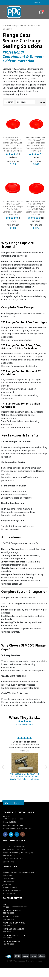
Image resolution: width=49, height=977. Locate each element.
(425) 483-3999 (8, 944)
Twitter (11, 834)
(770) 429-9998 (8, 913)
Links (36, 2)
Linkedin (16, 834)
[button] (3, 767)
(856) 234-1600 (8, 937)
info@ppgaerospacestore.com (15, 907)
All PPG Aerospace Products (13, 137)
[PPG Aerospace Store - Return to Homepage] (8, 956)
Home (4, 22)
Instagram (22, 834)
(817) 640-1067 (8, 919)
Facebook (5, 834)
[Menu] (4, 12)
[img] (24, 721)
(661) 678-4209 (8, 931)
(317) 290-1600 (8, 925)
